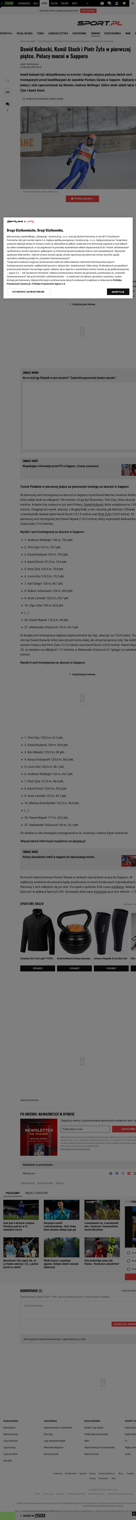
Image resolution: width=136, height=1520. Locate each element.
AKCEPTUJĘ (118, 292)
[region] (68, 258)
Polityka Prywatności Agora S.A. (49, 284)
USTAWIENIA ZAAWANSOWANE (28, 292)
